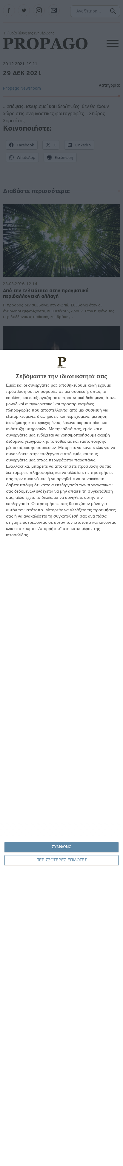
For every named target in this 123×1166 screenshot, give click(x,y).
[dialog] (61, 758)
